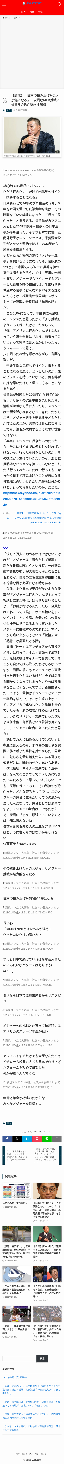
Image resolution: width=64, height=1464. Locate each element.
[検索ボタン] (59, 4)
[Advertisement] (32, 53)
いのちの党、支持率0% (14, 1377)
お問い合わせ (21, 1454)
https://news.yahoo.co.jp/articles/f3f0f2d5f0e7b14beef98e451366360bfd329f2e (31, 498)
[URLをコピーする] (57, 1139)
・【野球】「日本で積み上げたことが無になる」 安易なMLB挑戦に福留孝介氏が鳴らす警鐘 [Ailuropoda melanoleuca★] (34, 518)
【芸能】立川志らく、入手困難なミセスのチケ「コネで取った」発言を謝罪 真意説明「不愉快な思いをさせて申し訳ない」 (31, 1390)
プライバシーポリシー (39, 1454)
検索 (42, 1358)
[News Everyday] (32, 4)
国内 (8, 110)
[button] (7, 1139)
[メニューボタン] (4, 4)
